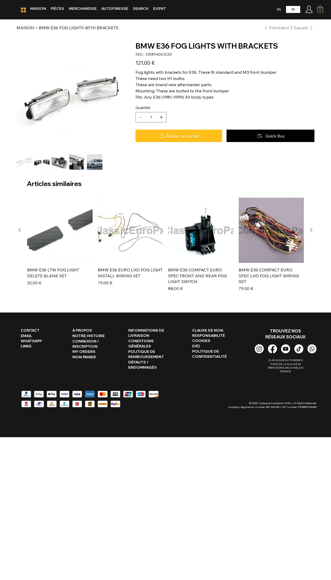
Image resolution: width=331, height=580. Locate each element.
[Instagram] (259, 348)
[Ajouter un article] (161, 117)
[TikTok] (298, 348)
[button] (320, 9)
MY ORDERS (83, 351)
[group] (165, 244)
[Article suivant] (311, 230)
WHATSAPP (31, 341)
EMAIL (26, 335)
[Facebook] (272, 348)
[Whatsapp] (312, 348)
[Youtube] (285, 348)
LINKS (26, 346)
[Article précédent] (20, 230)
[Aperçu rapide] (60, 230)
